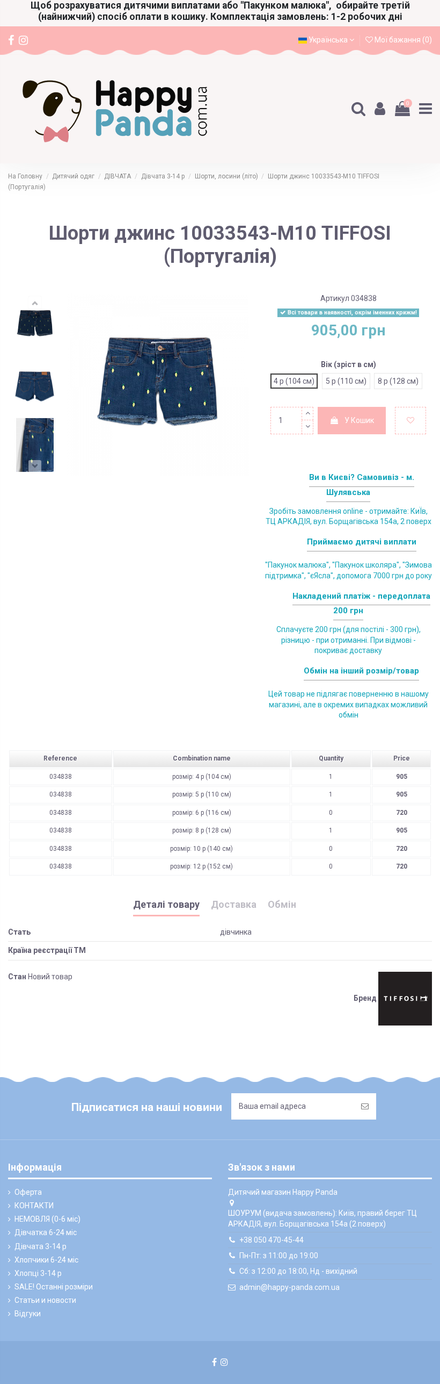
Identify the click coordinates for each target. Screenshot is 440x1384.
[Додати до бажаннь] (410, 420)
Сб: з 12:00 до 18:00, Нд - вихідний (298, 1271)
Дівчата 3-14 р (40, 1246)
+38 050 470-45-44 (271, 1240)
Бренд (365, 998)
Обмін (282, 904)
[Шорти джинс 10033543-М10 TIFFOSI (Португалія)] (35, 323)
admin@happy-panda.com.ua (289, 1287)
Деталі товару (166, 904)
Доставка (233, 904)
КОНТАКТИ (34, 1205)
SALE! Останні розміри (53, 1286)
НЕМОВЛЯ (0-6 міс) (47, 1219)
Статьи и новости (45, 1300)
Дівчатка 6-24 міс (45, 1232)
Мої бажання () (402, 39)
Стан (17, 976)
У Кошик (359, 420)
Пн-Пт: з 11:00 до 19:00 (278, 1255)
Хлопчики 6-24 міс (46, 1260)
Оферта (28, 1192)
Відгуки (27, 1313)
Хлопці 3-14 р (38, 1273)
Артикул (334, 298)
